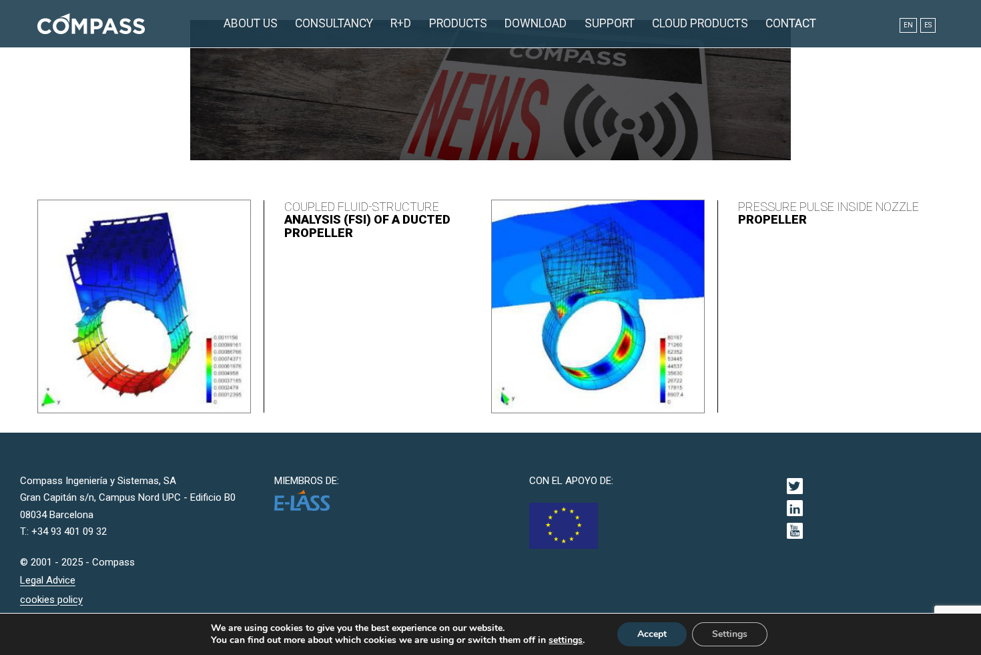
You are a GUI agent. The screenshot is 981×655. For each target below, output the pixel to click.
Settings (729, 634)
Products (458, 23)
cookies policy (51, 600)
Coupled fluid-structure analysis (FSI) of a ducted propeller (367, 220)
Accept (652, 634)
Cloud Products (700, 23)
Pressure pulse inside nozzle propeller (828, 213)
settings (566, 640)
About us (251, 23)
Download (536, 23)
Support (610, 23)
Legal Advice (47, 580)
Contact (790, 23)
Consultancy (334, 23)
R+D (400, 23)
